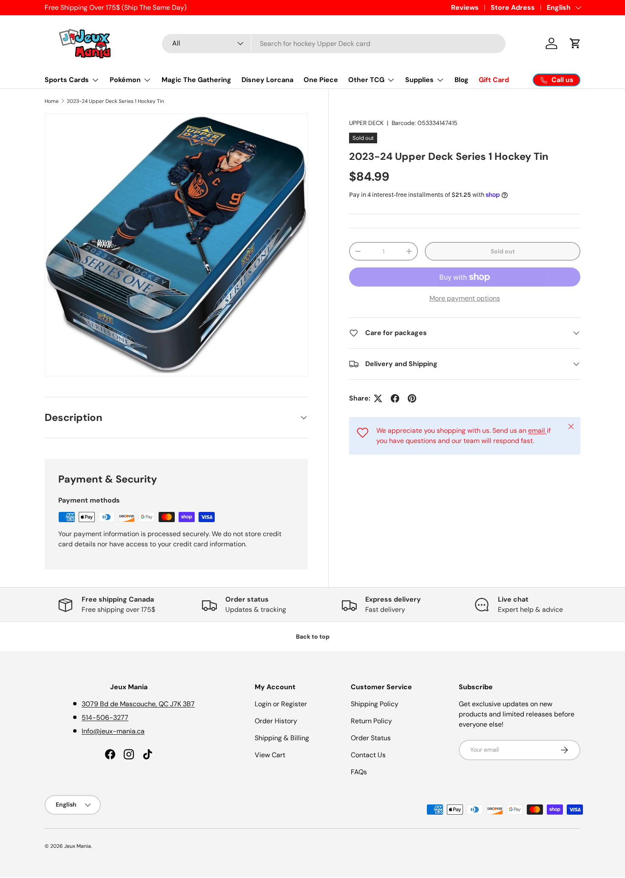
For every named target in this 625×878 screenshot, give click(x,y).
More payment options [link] (464, 298)
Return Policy (371, 720)
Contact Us (368, 754)
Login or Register (281, 703)
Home (52, 101)
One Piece (321, 79)
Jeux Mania (77, 846)
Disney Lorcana (267, 79)
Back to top (313, 636)
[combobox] (334, 43)
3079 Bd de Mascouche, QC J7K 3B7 (138, 703)
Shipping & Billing (282, 737)
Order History (276, 720)
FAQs (359, 771)
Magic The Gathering (196, 79)
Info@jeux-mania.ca (113, 731)
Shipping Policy (374, 703)
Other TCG (366, 79)
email (537, 430)
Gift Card (494, 79)
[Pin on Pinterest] (411, 398)
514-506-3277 (105, 717)
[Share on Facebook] (394, 398)
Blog (462, 79)
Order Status (371, 737)
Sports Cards (67, 79)
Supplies (419, 79)
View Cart (270, 754)
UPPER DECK (366, 123)
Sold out (503, 251)
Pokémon (125, 79)
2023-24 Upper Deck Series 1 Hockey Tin (115, 101)
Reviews (465, 7)
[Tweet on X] (377, 398)
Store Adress (513, 7)
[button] (575, 43)
